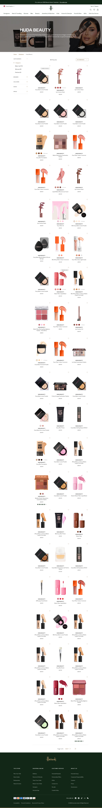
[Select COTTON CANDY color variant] (58, 289)
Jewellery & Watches (48, 13)
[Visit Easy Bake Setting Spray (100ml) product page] (79, 404)
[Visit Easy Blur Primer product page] (60, 404)
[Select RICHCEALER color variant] (79, 255)
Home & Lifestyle (66, 13)
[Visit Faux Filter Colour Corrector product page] (79, 131)
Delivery (35, 773)
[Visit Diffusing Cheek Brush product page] (41, 577)
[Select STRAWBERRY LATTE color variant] (61, 699)
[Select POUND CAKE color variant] (74, 221)
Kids (58, 13)
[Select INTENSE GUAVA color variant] (60, 599)
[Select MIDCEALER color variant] (77, 255)
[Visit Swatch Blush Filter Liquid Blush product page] (79, 472)
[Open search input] (90, 9)
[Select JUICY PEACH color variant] (60, 221)
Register (96, 6)
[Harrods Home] (51, 8)
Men (32, 13)
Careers (73, 780)
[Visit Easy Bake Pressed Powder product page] (41, 338)
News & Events (17, 783)
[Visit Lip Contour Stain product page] (60, 66)
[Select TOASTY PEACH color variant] (44, 325)
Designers (7, 13)
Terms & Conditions (26, 803)
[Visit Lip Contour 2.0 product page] (79, 303)
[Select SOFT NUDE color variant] (55, 87)
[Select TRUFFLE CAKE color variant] (39, 460)
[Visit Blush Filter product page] (79, 510)
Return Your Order (37, 783)
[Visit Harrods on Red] (84, 798)
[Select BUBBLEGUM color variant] (58, 599)
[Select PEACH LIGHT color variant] (61, 255)
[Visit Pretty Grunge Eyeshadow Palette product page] (60, 372)
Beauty (37, 13)
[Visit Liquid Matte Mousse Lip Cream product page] (60, 165)
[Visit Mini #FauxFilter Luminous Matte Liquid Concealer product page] (79, 267)
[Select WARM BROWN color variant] (58, 187)
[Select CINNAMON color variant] (60, 87)
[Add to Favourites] (50, 66)
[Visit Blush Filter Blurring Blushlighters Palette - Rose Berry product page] (41, 303)
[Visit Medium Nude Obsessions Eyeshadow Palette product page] (41, 472)
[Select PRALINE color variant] (76, 289)
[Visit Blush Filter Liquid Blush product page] (60, 267)
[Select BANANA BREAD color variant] (76, 221)
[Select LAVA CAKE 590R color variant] (39, 153)
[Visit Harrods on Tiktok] (81, 798)
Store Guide (17, 777)
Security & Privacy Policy (38, 803)
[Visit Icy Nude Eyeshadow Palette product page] (79, 338)
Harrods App (36, 790)
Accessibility (17, 803)
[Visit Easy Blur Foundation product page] (41, 131)
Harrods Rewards (56, 773)
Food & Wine (78, 13)
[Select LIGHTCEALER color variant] (81, 255)
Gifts (85, 13)
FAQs (53, 780)
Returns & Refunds (37, 777)
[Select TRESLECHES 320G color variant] (36, 153)
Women (26, 13)
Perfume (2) (18, 72)
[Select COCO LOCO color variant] (80, 532)
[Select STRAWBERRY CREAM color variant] (55, 289)
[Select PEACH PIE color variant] (79, 221)
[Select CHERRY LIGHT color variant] (59, 255)
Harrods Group (74, 773)
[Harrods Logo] (51, 758)
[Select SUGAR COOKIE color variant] (41, 360)
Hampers (35, 787)
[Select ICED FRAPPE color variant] (37, 460)
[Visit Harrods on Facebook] (75, 798)
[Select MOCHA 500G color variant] (41, 153)
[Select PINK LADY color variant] (58, 221)
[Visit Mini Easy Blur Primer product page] (60, 510)
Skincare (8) (18, 69)
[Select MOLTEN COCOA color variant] (41, 460)
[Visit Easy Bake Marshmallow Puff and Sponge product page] (41, 233)
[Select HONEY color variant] (79, 289)
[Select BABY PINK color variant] (55, 187)
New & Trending (17, 13)
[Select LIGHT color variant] (43, 494)
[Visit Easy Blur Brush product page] (60, 644)
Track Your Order (37, 780)
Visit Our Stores (93, 13)
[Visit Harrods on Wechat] (87, 798)
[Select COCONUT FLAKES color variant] (74, 289)
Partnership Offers (56, 777)
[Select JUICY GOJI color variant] (63, 221)
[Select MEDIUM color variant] (40, 494)
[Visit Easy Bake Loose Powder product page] (41, 66)
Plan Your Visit (17, 773)
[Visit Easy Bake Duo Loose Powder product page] (41, 404)
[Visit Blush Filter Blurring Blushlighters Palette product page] (79, 677)
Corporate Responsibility (77, 777)
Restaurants (17, 780)
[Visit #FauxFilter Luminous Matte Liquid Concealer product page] (79, 438)
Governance (74, 787)
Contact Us (55, 783)
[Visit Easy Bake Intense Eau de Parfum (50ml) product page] (60, 544)
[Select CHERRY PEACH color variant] (40, 426)
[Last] (75, 748)
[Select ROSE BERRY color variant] (39, 325)
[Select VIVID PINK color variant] (77, 325)
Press (72, 783)
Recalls (54, 787)
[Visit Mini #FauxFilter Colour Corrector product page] (60, 233)
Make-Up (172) (19, 66)
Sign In (92, 6)
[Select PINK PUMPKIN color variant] (43, 426)
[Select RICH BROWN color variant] (60, 187)
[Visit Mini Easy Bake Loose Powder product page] (79, 199)
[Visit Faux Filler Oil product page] (60, 199)
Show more (24, 40)
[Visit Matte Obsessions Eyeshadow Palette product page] (60, 131)
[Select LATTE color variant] (78, 532)
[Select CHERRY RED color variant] (58, 87)
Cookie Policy (55, 790)
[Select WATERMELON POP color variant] (60, 289)
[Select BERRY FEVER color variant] (59, 699)
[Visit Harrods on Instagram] (78, 798)
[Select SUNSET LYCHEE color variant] (63, 599)
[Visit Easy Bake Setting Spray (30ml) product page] (79, 544)
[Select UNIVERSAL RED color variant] (79, 325)
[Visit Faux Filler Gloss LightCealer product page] (79, 233)
